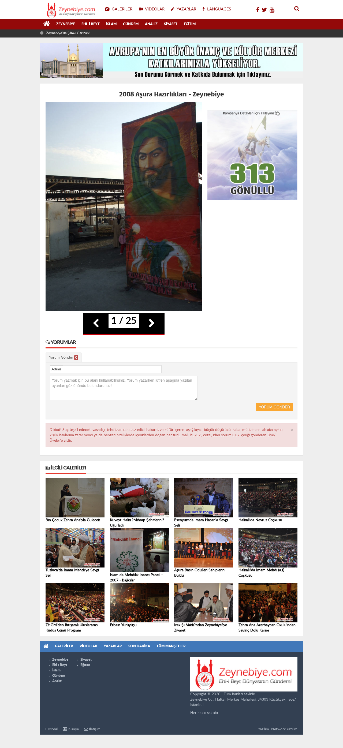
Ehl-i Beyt (90, 24)
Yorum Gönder (63, 357)
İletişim (94, 729)
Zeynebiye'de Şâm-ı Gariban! (68, 33)
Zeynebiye (65, 24)
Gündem (131, 24)
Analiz (151, 24)
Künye (73, 729)
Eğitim (190, 24)
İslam (111, 24)
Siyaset (170, 24)
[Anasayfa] (46, 24)
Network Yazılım (284, 729)
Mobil (52, 729)
